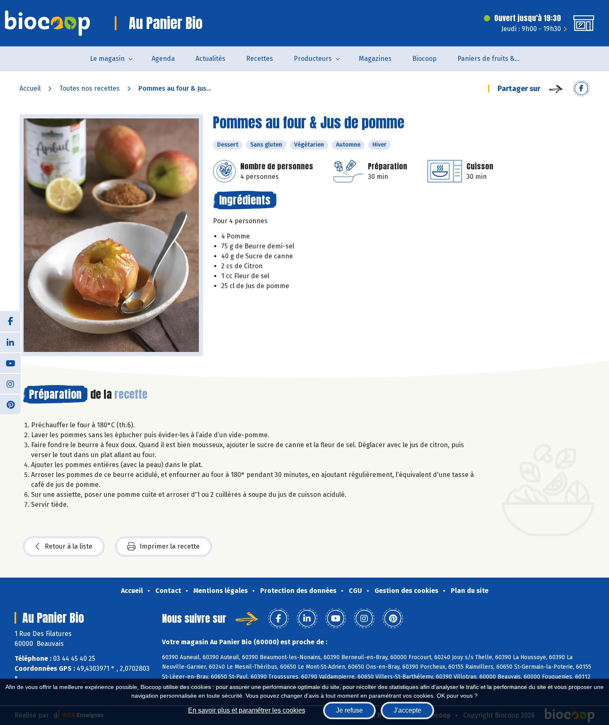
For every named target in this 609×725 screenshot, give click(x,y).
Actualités (210, 59)
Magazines (375, 59)
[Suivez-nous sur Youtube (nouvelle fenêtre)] (10, 362)
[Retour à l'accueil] (47, 23)
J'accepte (407, 710)
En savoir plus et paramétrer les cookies (246, 710)
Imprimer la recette (170, 546)
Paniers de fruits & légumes (493, 59)
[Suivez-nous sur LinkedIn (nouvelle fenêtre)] (10, 342)
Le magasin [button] (107, 59)
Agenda (163, 59)
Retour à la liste (68, 546)
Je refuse (349, 710)
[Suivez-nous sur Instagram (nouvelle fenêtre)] (10, 383)
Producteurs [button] (313, 59)
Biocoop (424, 59)
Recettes (259, 59)
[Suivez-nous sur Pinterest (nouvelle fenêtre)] (10, 404)
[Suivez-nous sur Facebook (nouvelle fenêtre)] (10, 321)
